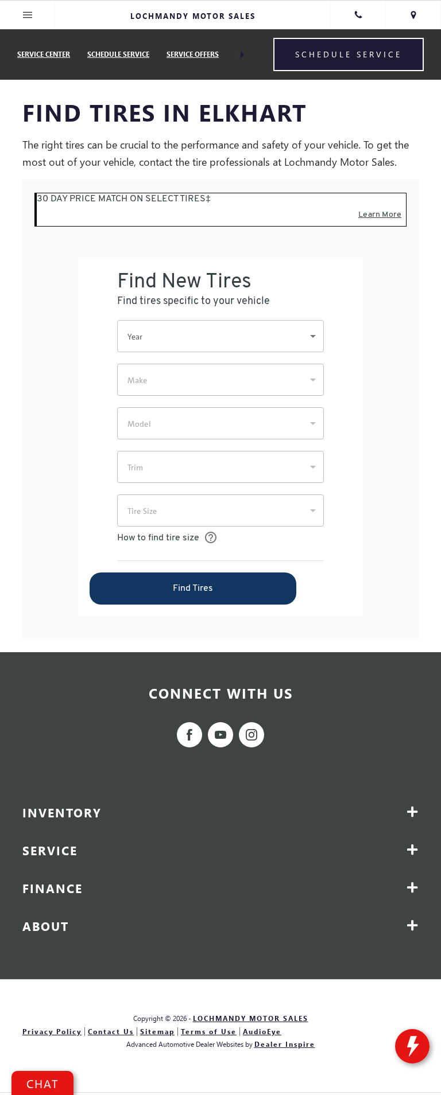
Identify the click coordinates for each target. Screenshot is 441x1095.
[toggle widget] (412, 1046)
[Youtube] (220, 734)
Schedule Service (118, 54)
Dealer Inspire (284, 1044)
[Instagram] (251, 734)
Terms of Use (209, 1031)
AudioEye (262, 1031)
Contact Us (111, 1031)
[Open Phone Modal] (358, 15)
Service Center (43, 54)
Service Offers (193, 54)
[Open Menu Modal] (27, 15)
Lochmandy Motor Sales (250, 1018)
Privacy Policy (52, 1031)
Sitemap (157, 1031)
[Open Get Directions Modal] (413, 15)
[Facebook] (189, 734)
